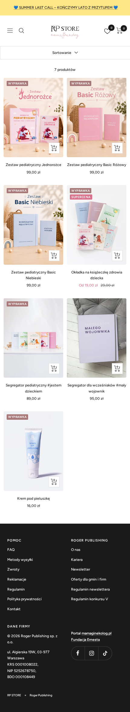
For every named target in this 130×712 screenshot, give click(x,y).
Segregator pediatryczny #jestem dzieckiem (33, 388)
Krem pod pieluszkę (33, 498)
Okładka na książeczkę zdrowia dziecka (96, 275)
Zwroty (13, 569)
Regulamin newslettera (90, 589)
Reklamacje (16, 579)
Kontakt (14, 609)
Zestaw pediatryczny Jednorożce (33, 165)
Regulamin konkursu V (89, 599)
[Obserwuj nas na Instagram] (91, 653)
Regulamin (16, 589)
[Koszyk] (119, 31)
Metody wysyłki (20, 560)
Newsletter (80, 569)
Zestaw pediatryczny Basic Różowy (96, 165)
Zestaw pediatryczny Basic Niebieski (33, 275)
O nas (75, 550)
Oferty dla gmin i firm (88, 579)
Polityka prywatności (24, 599)
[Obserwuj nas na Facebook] (78, 653)
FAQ (11, 550)
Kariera (77, 560)
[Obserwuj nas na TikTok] (105, 653)
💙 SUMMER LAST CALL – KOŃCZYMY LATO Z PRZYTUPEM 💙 (66, 7)
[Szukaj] (21, 30)
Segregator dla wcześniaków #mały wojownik (96, 388)
